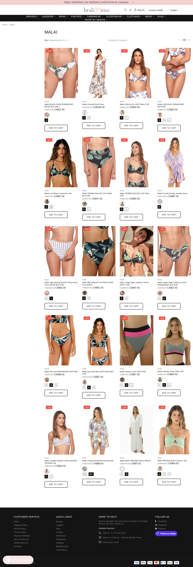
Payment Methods (22, 536)
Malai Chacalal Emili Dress (93, 104)
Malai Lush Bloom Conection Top (58, 193)
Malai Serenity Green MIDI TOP (171, 371)
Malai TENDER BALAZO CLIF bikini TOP (134, 194)
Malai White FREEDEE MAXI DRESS (135, 461)
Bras (58, 528)
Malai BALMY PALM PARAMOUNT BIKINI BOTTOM (59, 105)
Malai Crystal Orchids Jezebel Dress (172, 193)
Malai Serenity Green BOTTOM (133, 372)
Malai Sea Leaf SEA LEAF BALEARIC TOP (98, 373)
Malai (47, 101)
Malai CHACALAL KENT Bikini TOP (134, 104)
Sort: (47, 40)
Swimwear (60, 536)
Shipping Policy (20, 525)
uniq (85, 112)
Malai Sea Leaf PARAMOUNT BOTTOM (61, 372)
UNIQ (47, 115)
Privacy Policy (20, 532)
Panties (59, 532)
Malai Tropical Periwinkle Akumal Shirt (98, 461)
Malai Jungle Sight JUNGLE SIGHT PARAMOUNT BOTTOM (172, 283)
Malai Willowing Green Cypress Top (172, 460)
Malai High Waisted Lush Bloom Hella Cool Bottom (97, 283)
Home (4, 25)
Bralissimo (96, 10)
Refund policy (20, 528)
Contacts (18, 546)
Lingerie (59, 525)
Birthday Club (62, 546)
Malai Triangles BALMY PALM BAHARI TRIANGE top (61, 462)
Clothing (60, 543)
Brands (59, 521)
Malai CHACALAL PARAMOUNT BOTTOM (171, 105)
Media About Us (21, 543)
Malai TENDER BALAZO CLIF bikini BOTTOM (97, 194)
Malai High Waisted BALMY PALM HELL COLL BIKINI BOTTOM (61, 283)
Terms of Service (21, 539)
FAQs (16, 521)
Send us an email (110, 542)
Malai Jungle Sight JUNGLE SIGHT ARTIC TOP (134, 283)
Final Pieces (61, 550)
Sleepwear (61, 539)
